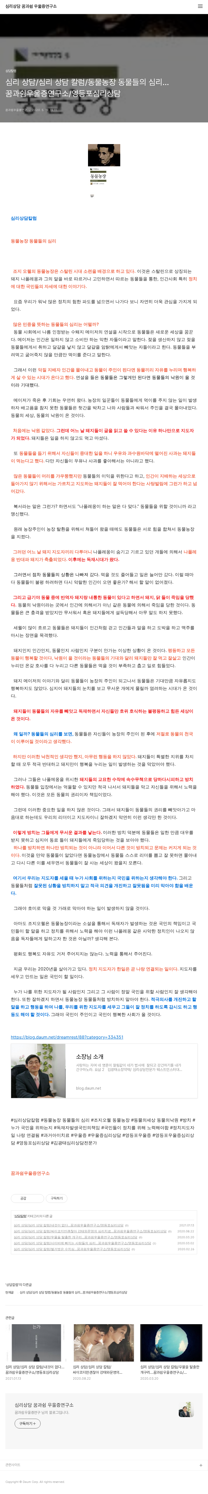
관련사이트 (12, 1465)
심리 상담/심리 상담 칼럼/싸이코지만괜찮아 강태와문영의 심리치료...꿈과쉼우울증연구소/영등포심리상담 (90, 1231)
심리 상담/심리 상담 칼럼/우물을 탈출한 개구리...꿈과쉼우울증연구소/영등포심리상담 (75, 1237)
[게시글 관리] (38, 1198)
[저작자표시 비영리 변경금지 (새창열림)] (74, 1198)
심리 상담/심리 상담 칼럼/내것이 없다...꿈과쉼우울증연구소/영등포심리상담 (68, 1225)
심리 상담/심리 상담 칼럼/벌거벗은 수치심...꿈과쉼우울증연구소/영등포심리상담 (72, 1249)
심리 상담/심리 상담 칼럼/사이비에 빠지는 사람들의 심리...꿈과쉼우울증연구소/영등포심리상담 (82, 1243)
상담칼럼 (20, 1216)
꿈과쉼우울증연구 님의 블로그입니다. (42, 1412)
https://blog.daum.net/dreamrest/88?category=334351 (67, 1037)
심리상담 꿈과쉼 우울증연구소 (31, 6)
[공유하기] (31, 1198)
